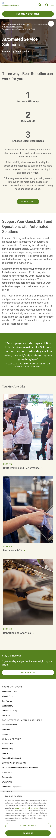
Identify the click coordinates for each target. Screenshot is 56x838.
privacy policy (33, 808)
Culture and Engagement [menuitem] (12, 787)
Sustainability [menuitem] (7, 706)
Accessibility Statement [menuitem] (11, 758)
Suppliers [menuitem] (6, 734)
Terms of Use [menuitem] (7, 744)
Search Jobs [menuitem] (7, 777)
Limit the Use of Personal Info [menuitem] (14, 763)
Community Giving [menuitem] (9, 711)
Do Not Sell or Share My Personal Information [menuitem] (20, 768)
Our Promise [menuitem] (7, 701)
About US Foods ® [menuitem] (9, 691)
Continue (28, 833)
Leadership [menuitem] (6, 715)
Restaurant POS (12, 550)
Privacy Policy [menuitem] (7, 748)
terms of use (19, 808)
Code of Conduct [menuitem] (9, 753)
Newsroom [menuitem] (6, 729)
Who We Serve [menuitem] (7, 696)
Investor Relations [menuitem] (9, 725)
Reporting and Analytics (17, 632)
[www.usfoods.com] (10, 4)
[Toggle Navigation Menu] (52, 5)
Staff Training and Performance (21, 468)
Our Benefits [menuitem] (7, 791)
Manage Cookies (28, 826)
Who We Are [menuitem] (7, 782)
